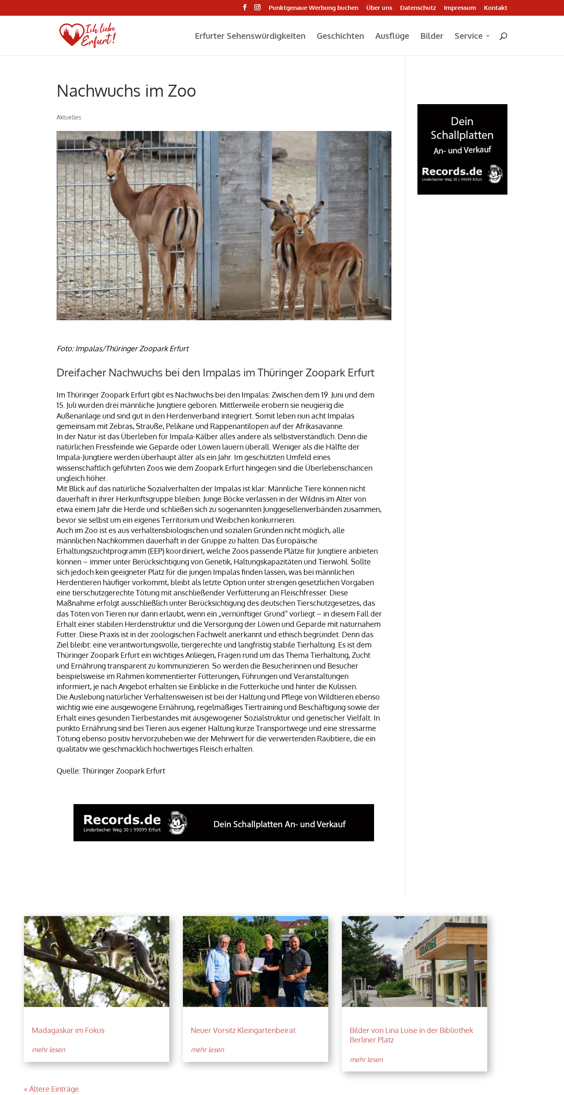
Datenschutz (418, 8)
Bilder (431, 37)
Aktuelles (69, 117)
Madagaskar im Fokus (68, 1030)
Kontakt (495, 8)
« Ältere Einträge (51, 1088)
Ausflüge (392, 37)
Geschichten (340, 37)
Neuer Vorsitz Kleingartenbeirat (243, 1030)
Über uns (379, 8)
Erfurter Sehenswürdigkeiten (250, 37)
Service (469, 37)
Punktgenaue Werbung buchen (313, 8)
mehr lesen (48, 1049)
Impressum (460, 8)
